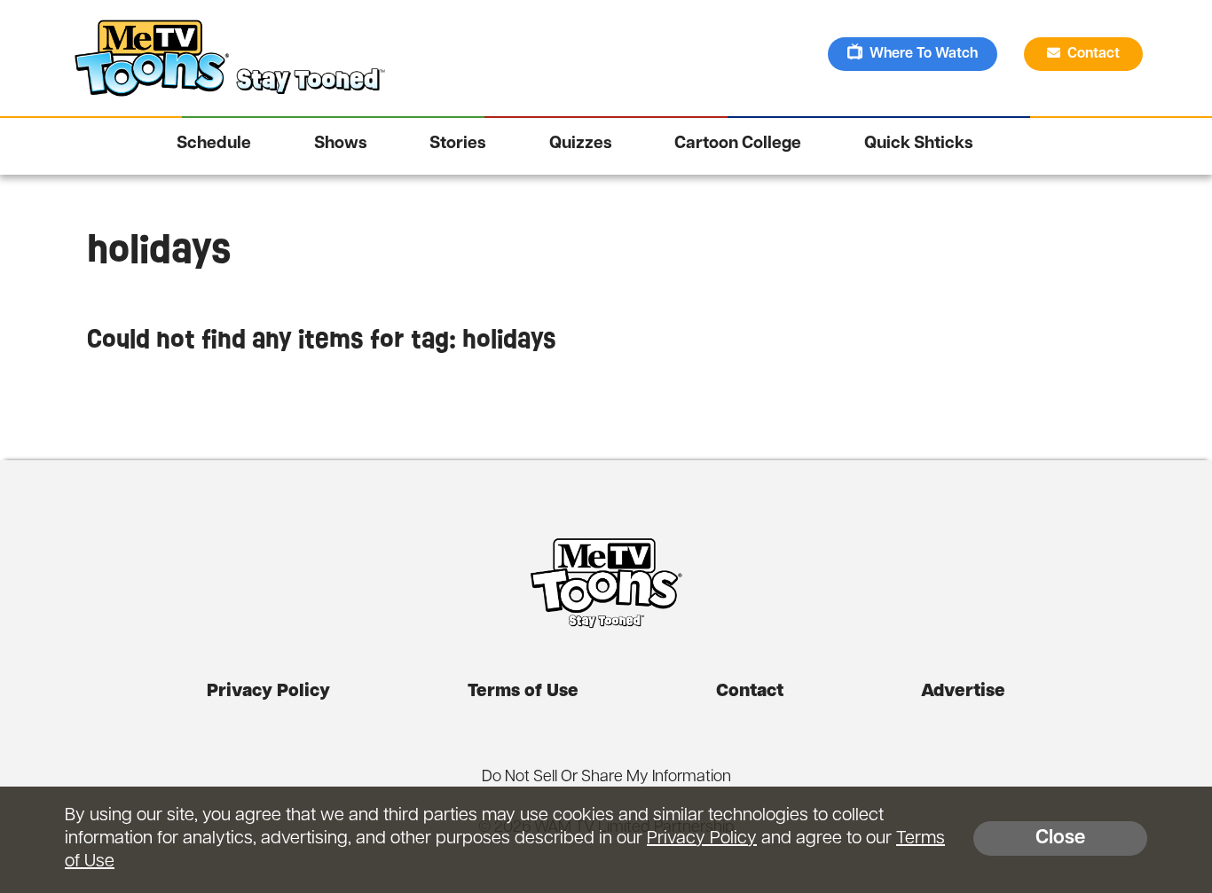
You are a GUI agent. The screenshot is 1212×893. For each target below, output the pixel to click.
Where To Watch (924, 54)
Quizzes (580, 144)
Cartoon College (737, 144)
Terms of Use (523, 692)
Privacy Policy (268, 692)
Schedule (214, 144)
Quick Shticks (918, 144)
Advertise (963, 692)
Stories (457, 144)
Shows (340, 144)
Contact (1095, 54)
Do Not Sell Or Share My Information (606, 778)
